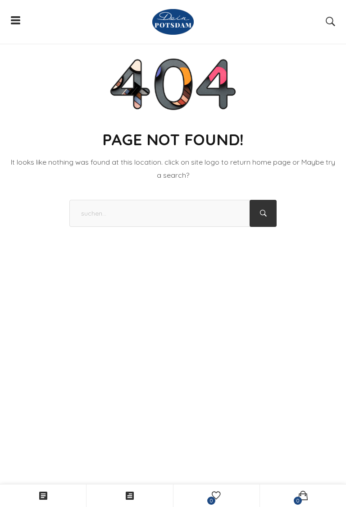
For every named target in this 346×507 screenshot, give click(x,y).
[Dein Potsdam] (173, 22)
